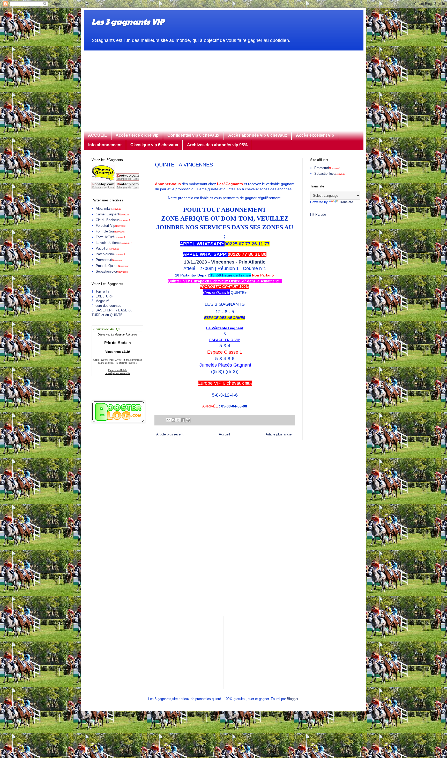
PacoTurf (108, 248)
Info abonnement (105, 145)
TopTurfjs (102, 291)
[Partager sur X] (178, 420)
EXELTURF (104, 296)
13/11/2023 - (224, 262)
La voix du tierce (114, 243)
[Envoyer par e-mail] (168, 420)
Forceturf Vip (111, 226)
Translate (346, 202)
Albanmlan (109, 208)
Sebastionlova (112, 271)
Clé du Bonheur (113, 220)
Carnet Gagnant (113, 214)
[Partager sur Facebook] (183, 420)
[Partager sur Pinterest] (188, 420)
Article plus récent (169, 434)
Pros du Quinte (112, 266)
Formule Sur (110, 231)
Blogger (292, 699)
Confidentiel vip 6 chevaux (193, 135)
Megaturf (102, 301)
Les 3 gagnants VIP (128, 21)
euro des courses (108, 306)
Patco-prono (110, 254)
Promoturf (327, 168)
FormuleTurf (110, 237)
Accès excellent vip (315, 135)
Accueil (224, 434)
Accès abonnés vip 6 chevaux (257, 135)
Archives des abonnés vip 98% (217, 145)
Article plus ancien (279, 434)
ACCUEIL (97, 135)
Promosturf (109, 260)
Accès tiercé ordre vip (137, 135)
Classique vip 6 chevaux (154, 145)
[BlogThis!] (173, 420)
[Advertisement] (224, 86)
